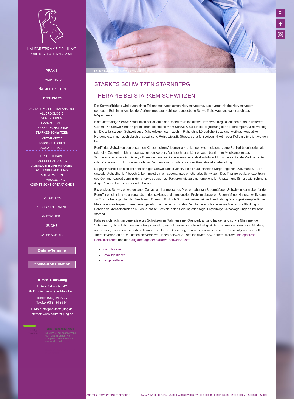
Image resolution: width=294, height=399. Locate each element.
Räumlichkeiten (51, 89)
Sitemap (253, 394)
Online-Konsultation (51, 264)
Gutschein (51, 216)
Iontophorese (52, 138)
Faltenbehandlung (52, 170)
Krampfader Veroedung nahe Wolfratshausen (49, 395)
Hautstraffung (52, 175)
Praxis (52, 70)
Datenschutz (52, 235)
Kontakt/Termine (52, 207)
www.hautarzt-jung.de (58, 314)
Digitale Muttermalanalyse (51, 108)
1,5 (34, 331)
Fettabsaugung (52, 180)
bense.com (206, 394)
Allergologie (51, 113)
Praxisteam (51, 80)
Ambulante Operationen (51, 165)
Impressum (222, 394)
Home (97, 70)
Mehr (68, 341)
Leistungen (51, 98)
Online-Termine (52, 250)
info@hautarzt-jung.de (57, 309)
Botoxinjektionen (52, 143)
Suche (51, 225)
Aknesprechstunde (52, 127)
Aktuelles (52, 198)
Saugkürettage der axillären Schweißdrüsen (159, 240)
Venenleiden (51, 118)
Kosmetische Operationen (52, 184)
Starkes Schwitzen (52, 132)
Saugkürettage (51, 147)
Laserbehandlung (52, 161)
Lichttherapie (52, 156)
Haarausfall (51, 123)
